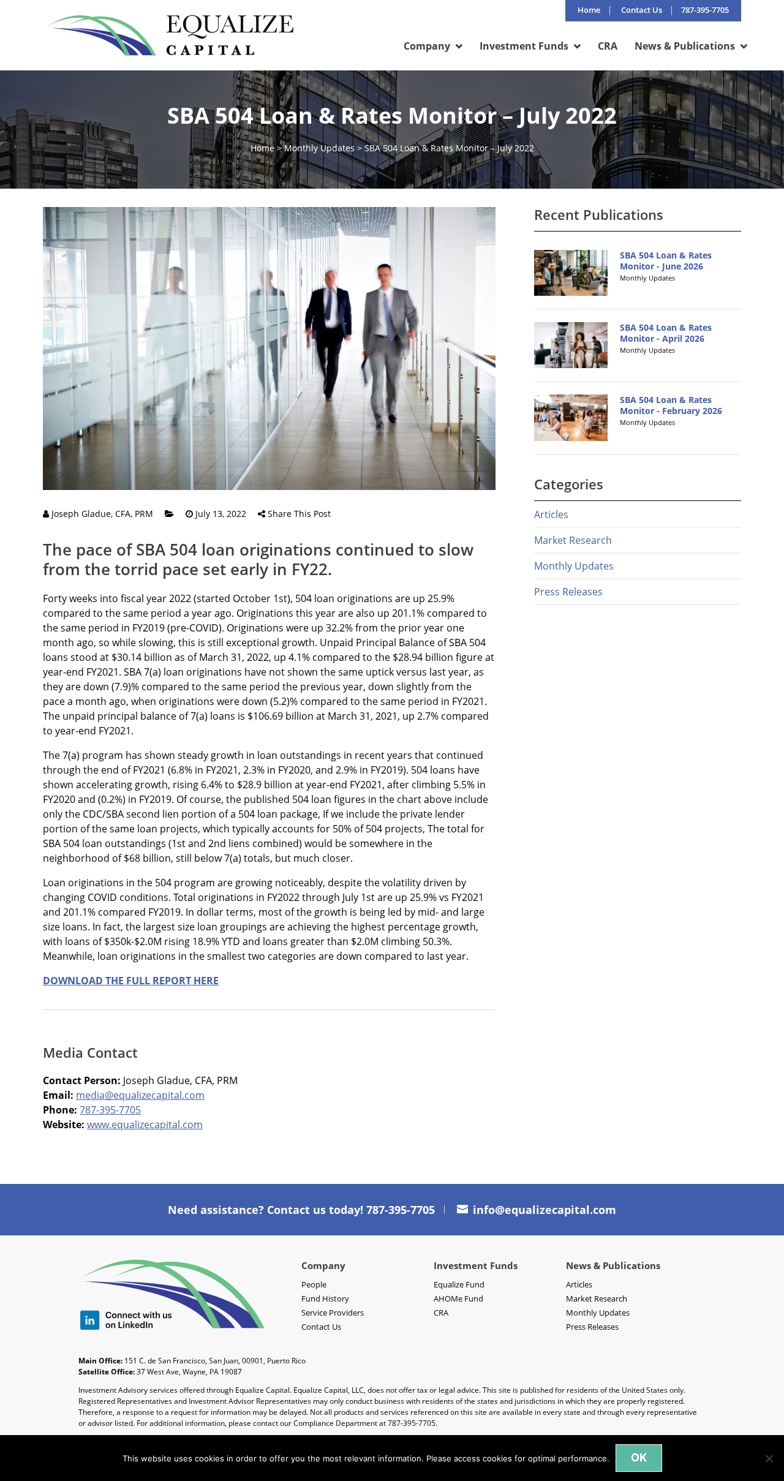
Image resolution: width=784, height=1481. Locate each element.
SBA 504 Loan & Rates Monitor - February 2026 (671, 405)
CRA (607, 47)
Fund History (325, 1298)
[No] (769, 1458)
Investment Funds (524, 47)
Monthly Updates (319, 148)
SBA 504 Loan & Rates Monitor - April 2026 (666, 333)
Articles (551, 514)
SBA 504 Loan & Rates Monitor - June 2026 (666, 260)
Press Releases (568, 591)
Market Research (573, 540)
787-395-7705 (110, 1110)
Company (427, 47)
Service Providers (332, 1312)
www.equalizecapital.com (145, 1124)
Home (589, 10)
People (313, 1284)
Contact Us (641, 10)
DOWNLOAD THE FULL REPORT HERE (131, 980)
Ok (639, 1457)
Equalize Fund (459, 1284)
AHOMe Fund (458, 1298)
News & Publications (685, 47)
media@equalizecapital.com (140, 1095)
